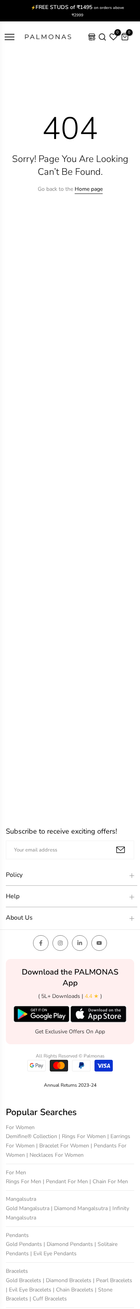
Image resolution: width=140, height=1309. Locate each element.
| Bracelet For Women (63, 1145)
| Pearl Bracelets (112, 1280)
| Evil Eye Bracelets (29, 1289)
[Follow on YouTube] (99, 943)
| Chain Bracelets (74, 1289)
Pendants (17, 1235)
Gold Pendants (25, 1244)
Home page (89, 189)
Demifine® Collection (32, 1136)
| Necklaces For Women (55, 1155)
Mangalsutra (21, 1199)
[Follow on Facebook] (41, 943)
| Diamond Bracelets (68, 1280)
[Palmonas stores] (92, 37)
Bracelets (17, 1271)
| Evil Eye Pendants (53, 1253)
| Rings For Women (83, 1136)
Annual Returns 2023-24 (70, 1085)
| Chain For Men (108, 1182)
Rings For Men (24, 1182)
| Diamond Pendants (69, 1244)
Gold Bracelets (24, 1280)
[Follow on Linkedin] (80, 943)
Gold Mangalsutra (28, 1208)
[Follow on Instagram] (60, 943)
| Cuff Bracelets (48, 1298)
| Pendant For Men (66, 1182)
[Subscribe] (120, 850)
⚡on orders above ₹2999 (70, 11)
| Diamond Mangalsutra (80, 1208)
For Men (16, 1172)
